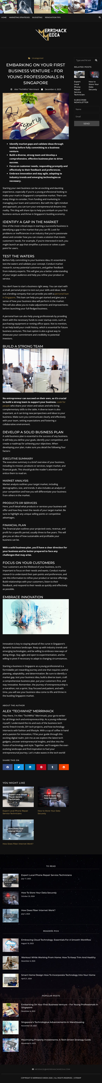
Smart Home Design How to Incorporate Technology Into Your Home (58, 975)
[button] (99, 17)
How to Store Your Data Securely (39, 892)
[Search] (96, 60)
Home (4, 17)
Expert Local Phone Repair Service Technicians (15, 812)
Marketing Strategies (19, 17)
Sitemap (77, 1078)
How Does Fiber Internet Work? (18, 844)
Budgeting (37, 17)
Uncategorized (37, 58)
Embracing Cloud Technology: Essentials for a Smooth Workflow (56, 940)
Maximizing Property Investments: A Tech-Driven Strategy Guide (56, 1040)
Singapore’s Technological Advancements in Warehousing (52, 1022)
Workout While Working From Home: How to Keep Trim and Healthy (58, 957)
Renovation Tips (52, 17)
